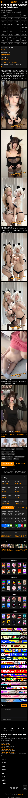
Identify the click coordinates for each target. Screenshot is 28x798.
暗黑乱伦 (17, 31)
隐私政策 (12, 797)
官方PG (10, 18)
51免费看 (11, 31)
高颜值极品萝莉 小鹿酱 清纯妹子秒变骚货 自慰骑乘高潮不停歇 (14, 435)
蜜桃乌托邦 (24, 27)
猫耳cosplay (19, 449)
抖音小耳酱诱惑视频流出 (7, 456)
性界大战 (10, 27)
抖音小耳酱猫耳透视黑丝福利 (8, 454)
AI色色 (10, 40)
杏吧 (4, 43)
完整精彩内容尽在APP (7, 463)
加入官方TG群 (7, 507)
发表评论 (24, 705)
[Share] (2, 525)
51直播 (17, 24)
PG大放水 (24, 24)
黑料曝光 (9, 458)
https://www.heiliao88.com (7, 749)
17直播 (10, 21)
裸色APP (24, 43)
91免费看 (4, 31)
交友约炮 (4, 15)
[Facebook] (5, 525)
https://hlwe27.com (5, 744)
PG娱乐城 (4, 18)
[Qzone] (19, 525)
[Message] (25, 525)
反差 (12, 451)
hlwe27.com (4, 49)
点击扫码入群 (18, 503)
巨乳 (7, 451)
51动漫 (17, 43)
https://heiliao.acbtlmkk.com (7, 752)
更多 (25, 541)
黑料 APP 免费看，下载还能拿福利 (9, 62)
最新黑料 (8, 12)
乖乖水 (24, 15)
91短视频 (11, 34)
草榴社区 (4, 40)
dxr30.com (4, 491)
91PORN (17, 34)
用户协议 (7, 797)
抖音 (8, 449)
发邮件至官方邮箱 (20, 507)
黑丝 (3, 451)
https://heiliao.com (5, 54)
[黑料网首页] (14, 2)
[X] (14, 525)
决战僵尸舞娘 (17, 27)
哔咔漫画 (24, 40)
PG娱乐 (17, 21)
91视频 (10, 43)
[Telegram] (8, 525)
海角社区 (4, 34)
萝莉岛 (10, 37)
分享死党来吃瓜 (22, 463)
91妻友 (24, 37)
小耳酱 (3, 449)
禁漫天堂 (17, 37)
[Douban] (16, 525)
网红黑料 (3, 12)
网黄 (13, 449)
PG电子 (3, 21)
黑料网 (3, 458)
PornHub (4, 37)
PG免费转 (10, 24)
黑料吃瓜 (16, 458)
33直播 (3, 27)
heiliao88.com (4, 59)
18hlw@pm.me (5, 67)
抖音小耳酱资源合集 (19, 456)
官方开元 (24, 18)
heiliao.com (18, 483)
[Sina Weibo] (22, 525)
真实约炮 (10, 15)
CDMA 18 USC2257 (18, 797)
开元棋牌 (17, 18)
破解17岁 (24, 31)
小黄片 (17, 40)
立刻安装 (4, 497)
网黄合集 (19, 12)
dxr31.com (17, 491)
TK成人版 (24, 34)
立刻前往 (17, 497)
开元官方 (24, 21)
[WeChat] (11, 525)
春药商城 (17, 15)
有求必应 (13, 12)
